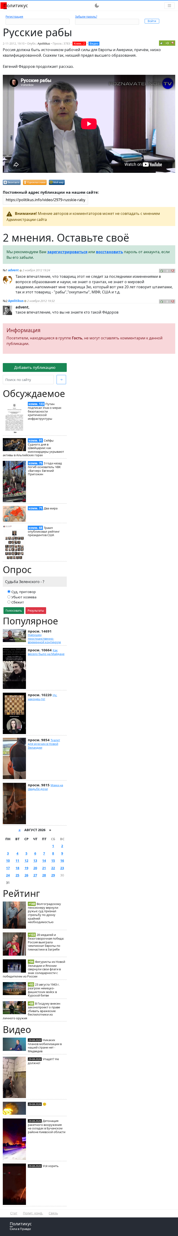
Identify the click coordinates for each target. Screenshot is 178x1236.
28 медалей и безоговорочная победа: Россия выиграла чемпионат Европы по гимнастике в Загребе (46, 942)
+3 (167, 43)
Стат (13, 1213)
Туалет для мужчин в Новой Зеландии (44, 744)
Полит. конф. (33, 1213)
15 (53, 860)
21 (44, 868)
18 (17, 868)
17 (8, 868)
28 (44, 875)
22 (53, 868)
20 (35, 868)
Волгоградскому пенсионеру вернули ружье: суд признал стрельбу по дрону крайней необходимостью (44, 913)
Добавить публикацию (34, 367)
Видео (94, 44)
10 (8, 860)
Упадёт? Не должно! (43, 1061)
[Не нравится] (172, 43)
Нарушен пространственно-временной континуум (44, 638)
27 (35, 875)
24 (8, 875)
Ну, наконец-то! (42, 697)
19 (26, 868)
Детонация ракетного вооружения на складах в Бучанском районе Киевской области (46, 1126)
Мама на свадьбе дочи (45, 787)
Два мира (50, 508)
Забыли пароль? (86, 17)
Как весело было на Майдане (46, 652)
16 (62, 860)
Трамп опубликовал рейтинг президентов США (44, 531)
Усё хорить (51, 1166)
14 (44, 860)
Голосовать (14, 610)
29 (53, 875)
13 (35, 860)
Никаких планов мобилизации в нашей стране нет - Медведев (45, 1045)
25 (17, 875)
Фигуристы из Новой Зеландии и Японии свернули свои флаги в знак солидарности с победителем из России (34, 969)
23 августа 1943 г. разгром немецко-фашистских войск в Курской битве (43, 989)
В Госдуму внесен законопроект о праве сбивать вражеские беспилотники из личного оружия (31, 1010)
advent (13, 270)
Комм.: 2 (79, 44)
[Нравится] (161, 43)
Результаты (36, 610)
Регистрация (14, 17)
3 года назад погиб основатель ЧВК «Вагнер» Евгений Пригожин (45, 468)
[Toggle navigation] (169, 5)
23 (62, 868)
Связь (53, 1213)
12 (26, 860)
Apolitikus (44, 44)
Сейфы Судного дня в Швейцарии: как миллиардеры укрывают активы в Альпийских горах (33, 447)
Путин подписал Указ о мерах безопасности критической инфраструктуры (44, 411)
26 (26, 875)
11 (17, 860)
